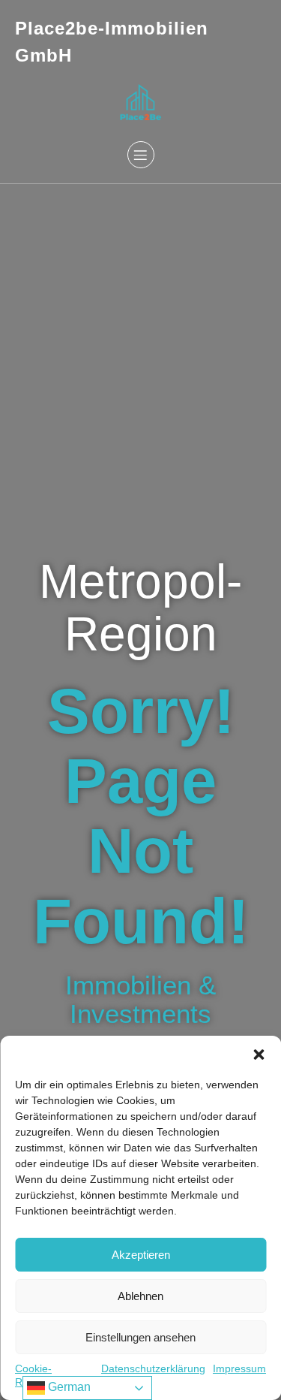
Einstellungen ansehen (140, 1337)
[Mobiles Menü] (140, 154)
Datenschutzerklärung (153, 1368)
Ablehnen (140, 1296)
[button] (258, 1054)
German (68, 1386)
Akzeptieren (141, 1254)
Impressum (239, 1368)
